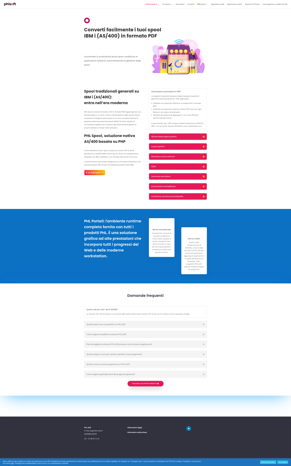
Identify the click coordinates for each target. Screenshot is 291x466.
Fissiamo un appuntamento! (144, 383)
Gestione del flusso (252, 4)
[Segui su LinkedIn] (188, 428)
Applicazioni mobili (234, 4)
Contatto (190, 4)
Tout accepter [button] (283, 462)
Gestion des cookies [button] (268, 462)
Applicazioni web (217, 4)
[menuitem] (202, 5)
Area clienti (180, 4)
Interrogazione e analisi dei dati (275, 4)
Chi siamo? (166, 4)
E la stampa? (93, 172)
